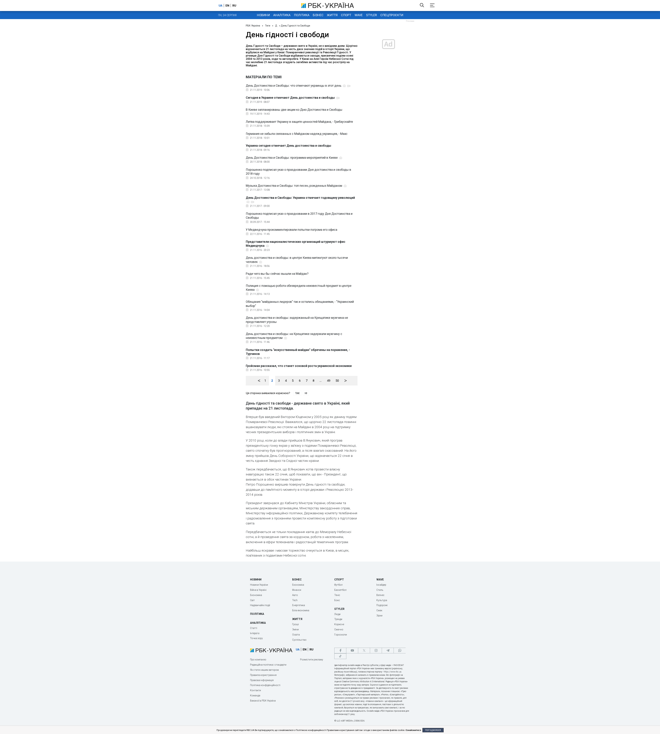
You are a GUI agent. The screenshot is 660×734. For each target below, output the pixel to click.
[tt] (340, 656)
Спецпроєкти (391, 15)
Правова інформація (262, 680)
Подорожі (382, 605)
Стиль (379, 590)
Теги (267, 25)
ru (234, 5)
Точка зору (256, 638)
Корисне (339, 624)
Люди (337, 614)
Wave (359, 15)
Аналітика (281, 15)
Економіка (256, 595)
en (227, 5)
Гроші (295, 624)
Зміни (295, 629)
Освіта (296, 634)
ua (220, 5)
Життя (332, 15)
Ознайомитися (413, 730)
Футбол (338, 584)
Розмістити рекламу (311, 659)
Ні (306, 393)
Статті (253, 628)
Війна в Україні (258, 590)
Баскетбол (340, 590)
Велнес (380, 595)
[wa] (400, 650)
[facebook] (340, 650)
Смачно (338, 629)
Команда (255, 695)
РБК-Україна (253, 25)
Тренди (338, 619)
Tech (295, 600)
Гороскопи (340, 634)
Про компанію (258, 659)
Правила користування (263, 675)
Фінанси (296, 590)
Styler (371, 15)
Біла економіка (300, 610)
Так (297, 393)
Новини (263, 15)
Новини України (259, 584)
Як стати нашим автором (264, 669)
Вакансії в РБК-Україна (263, 700)
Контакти (255, 690)
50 (337, 380)
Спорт (346, 15)
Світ (252, 600)
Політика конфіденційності (265, 685)
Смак (379, 610)
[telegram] (388, 650)
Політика (301, 15)
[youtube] (352, 650)
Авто (295, 595)
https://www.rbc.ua (392, 672)
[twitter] (364, 650)
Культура (381, 600)
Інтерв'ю (255, 633)
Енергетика (298, 605)
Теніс (337, 595)
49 (328, 380)
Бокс (337, 600)
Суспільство (299, 639)
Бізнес (318, 15)
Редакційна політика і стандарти (268, 664)
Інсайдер (381, 584)
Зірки (379, 615)
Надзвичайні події (260, 605)
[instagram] (376, 650)
